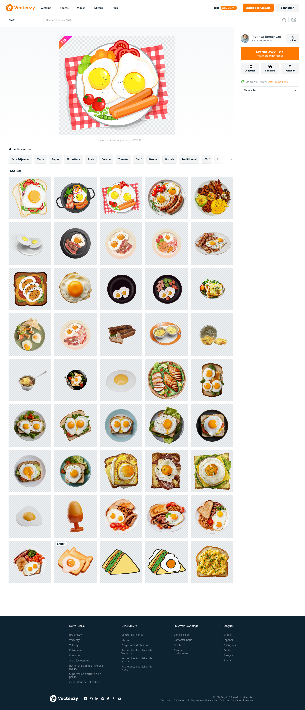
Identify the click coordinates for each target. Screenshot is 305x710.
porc (220, 159)
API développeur (79, 660)
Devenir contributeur (181, 651)
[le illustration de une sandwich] (121, 562)
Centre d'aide (182, 634)
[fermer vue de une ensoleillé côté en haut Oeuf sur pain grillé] (75, 289)
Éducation (75, 655)
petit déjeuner (20, 159)
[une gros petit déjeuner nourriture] (212, 198)
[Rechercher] (284, 20)
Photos (64, 8)
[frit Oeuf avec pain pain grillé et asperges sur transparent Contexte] (75, 380)
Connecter (287, 7)
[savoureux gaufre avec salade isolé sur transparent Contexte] (212, 289)
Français (228, 655)
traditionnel (189, 159)
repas (55, 159)
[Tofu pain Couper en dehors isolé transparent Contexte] (121, 334)
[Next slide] (228, 159)
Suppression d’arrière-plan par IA (85, 675)
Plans (216, 7)
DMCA (125, 640)
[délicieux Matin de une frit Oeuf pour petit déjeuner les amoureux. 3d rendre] (121, 380)
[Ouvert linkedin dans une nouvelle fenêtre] (96, 698)
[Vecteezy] (20, 7)
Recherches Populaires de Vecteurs (136, 651)
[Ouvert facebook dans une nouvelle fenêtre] (85, 698)
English (227, 634)
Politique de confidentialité (202, 700)
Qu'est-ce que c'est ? (278, 81)
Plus (115, 8)
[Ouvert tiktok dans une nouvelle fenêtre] (108, 698)
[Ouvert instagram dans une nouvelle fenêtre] (91, 698)
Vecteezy (74, 640)
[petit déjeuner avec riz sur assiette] (166, 243)
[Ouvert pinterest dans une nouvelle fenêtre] (102, 698)
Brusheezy (75, 634)
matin (40, 159)
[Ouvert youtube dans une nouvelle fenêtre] (119, 698)
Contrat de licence (132, 634)
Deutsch (228, 650)
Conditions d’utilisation (173, 700)
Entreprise (75, 650)
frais (91, 159)
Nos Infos (179, 645)
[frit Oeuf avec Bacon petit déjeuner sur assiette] (75, 243)
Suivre (293, 40)
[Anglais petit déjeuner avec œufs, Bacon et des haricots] (121, 516)
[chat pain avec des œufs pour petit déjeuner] (75, 562)
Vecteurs (46, 8)
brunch (169, 159)
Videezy (73, 645)
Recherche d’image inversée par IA (86, 667)
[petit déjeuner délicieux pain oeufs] (30, 198)
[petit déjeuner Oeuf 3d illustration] (75, 516)
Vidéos (81, 8)
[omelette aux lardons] (166, 334)
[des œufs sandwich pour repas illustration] (30, 289)
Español (228, 640)
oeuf (138, 159)
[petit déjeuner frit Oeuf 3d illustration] (30, 516)
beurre (153, 159)
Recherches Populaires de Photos (136, 660)
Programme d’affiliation (135, 645)
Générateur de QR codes (84, 682)
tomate (123, 159)
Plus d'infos (250, 90)
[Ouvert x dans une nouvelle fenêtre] (114, 698)
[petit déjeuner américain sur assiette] (75, 334)
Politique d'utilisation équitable (236, 700)
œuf (206, 159)
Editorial (99, 8)
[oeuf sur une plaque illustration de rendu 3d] (30, 243)
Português (229, 645)
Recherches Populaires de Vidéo (136, 668)
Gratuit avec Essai (270, 53)
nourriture (73, 159)
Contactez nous (183, 640)
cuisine (106, 159)
